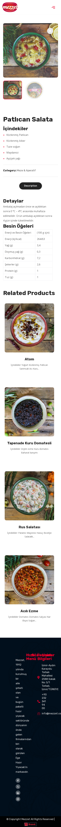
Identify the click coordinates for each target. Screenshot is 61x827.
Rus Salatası (29, 527)
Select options (30, 545)
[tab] (30, 186)
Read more (30, 377)
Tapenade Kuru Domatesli (29, 443)
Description (30, 186)
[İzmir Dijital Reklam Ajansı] (30, 823)
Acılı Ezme (29, 611)
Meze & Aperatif (26, 170)
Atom (29, 359)
